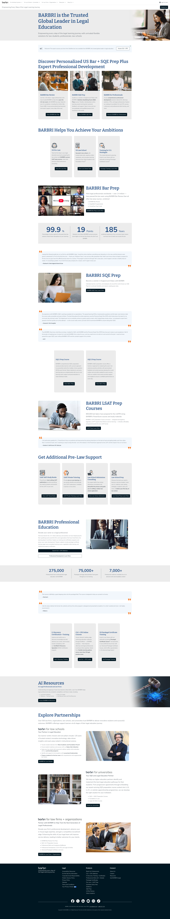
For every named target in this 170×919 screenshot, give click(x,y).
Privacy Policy (66, 880)
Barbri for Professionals (92, 871)
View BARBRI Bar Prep (53, 114)
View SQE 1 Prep (69, 384)
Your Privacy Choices (68, 887)
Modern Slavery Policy (68, 878)
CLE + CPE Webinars (92, 873)
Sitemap (64, 882)
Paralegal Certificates (92, 880)
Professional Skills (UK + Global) (95, 878)
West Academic (90, 893)
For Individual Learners (15, 2)
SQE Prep (89, 889)
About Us (69, 2)
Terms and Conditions (68, 884)
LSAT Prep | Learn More (93, 428)
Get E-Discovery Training (61, 659)
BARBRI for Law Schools (46, 761)
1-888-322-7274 (101, 906)
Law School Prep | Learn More (121, 496)
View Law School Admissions (97, 496)
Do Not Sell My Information (69, 873)
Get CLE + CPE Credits (85, 659)
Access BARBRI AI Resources (47, 700)
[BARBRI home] (5, 2)
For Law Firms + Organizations (49, 2)
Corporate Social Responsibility (70, 876)
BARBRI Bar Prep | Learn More (95, 211)
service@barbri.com (93, 906)
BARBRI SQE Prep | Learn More (95, 290)
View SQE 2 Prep (101, 384)
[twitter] (77, 902)
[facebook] (72, 902)
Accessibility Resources (68, 871)
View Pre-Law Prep (61, 168)
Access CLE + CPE (123, 48)
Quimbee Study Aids (92, 884)
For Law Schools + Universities (31, 2)
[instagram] (92, 902)
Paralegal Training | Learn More (108, 168)
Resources (61, 2)
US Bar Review (90, 891)
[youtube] (87, 902)
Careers (112, 873)
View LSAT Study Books (49, 496)
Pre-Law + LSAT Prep (92, 882)
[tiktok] (97, 902)
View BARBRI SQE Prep (84, 114)
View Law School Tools (85, 168)
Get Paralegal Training (109, 659)
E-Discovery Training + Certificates (95, 876)
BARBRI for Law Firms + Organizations (49, 854)
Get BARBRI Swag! (115, 878)
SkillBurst (89, 887)
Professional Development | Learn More (60, 556)
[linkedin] (82, 902)
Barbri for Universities (93, 805)
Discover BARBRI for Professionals (116, 114)
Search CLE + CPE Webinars (60, 551)
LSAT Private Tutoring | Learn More (73, 496)
